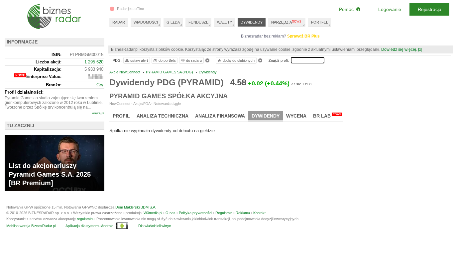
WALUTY (224, 22)
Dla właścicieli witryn (154, 226)
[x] (420, 49)
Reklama (243, 213)
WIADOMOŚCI (146, 22)
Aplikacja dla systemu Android (89, 226)
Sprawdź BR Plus (303, 36)
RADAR (118, 22)
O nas (170, 213)
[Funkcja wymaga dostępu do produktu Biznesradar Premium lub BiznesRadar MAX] (95, 77)
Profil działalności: (24, 92)
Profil (121, 116)
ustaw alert (139, 60)
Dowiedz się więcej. (399, 49)
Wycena (296, 116)
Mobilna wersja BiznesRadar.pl (31, 226)
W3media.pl (153, 213)
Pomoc (347, 9)
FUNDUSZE (198, 22)
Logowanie (389, 9)
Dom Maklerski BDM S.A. (135, 207)
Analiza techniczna (162, 116)
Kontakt (259, 213)
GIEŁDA (173, 22)
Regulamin (223, 213)
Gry (99, 84)
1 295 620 (93, 61)
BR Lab (327, 116)
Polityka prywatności (195, 213)
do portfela (167, 60)
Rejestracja (429, 9)
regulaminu (85, 219)
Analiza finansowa (220, 116)
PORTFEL (319, 22)
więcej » (98, 113)
